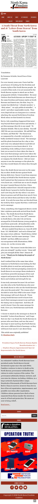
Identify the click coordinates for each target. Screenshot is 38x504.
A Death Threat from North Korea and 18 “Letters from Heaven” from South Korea (19, 28)
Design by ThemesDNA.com (19, 501)
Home (3, 17)
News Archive (19, 21)
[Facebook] (12, 487)
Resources (33, 17)
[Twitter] (16, 487)
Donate (27, 21)
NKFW (16, 17)
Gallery (11, 21)
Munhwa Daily (8, 335)
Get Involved (24, 17)
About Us (9, 17)
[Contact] (25, 487)
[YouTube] (21, 487)
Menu (4, 14)
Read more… (5, 404)
